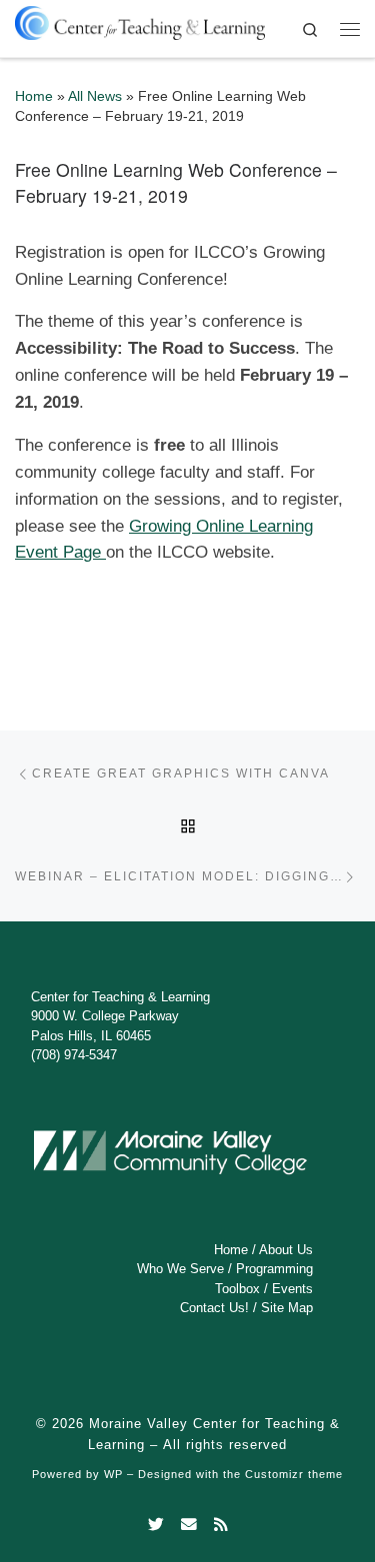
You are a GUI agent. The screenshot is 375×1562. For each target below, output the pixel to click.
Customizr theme (294, 1474)
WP (113, 1474)
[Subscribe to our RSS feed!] (221, 1525)
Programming (274, 1268)
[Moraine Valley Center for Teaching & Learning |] (140, 19)
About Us (286, 1249)
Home (34, 96)
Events (292, 1288)
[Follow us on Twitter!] (156, 1525)
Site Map (287, 1307)
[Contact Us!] (189, 1525)
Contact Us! (214, 1307)
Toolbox (237, 1288)
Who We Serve (180, 1268)
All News (95, 96)
